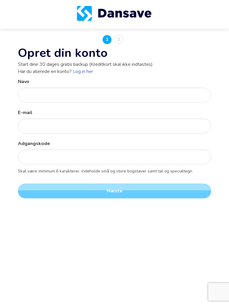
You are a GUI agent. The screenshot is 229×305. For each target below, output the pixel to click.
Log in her (83, 71)
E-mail (25, 112)
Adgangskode (34, 143)
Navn (23, 81)
